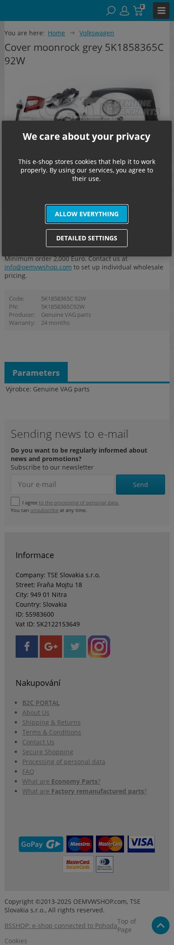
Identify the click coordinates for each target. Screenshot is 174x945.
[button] (87, 214)
